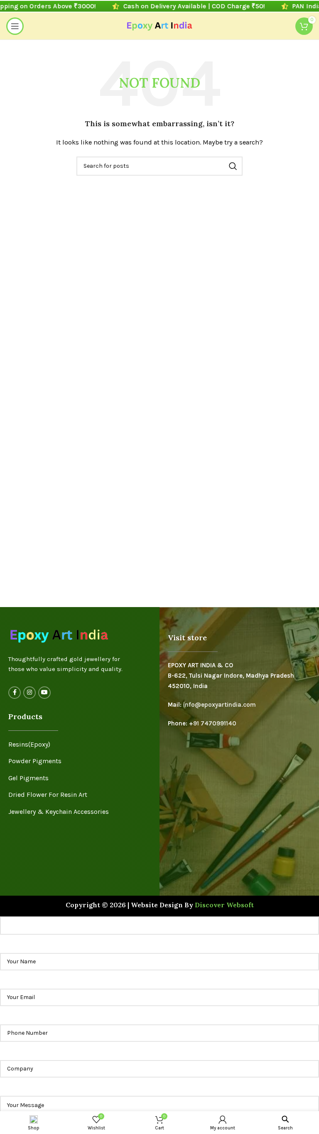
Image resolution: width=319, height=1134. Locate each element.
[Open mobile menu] (15, 26)
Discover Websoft (224, 905)
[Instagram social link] (29, 692)
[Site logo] (159, 25)
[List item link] (79, 744)
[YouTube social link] (44, 692)
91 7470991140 (214, 723)
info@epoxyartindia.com (219, 704)
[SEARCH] (233, 166)
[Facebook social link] (14, 692)
